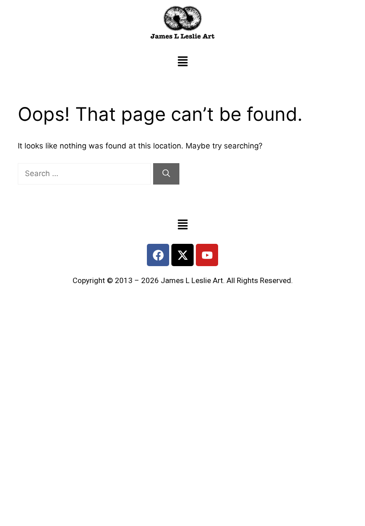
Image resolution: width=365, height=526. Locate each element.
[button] (182, 62)
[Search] (166, 174)
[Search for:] (85, 173)
